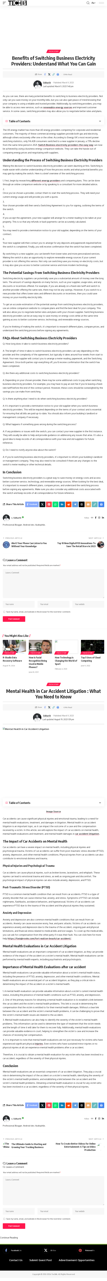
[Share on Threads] (82, 504)
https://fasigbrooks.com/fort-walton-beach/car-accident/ (39, 938)
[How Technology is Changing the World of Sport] (66, 647)
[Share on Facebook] (45, 74)
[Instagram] (99, 518)
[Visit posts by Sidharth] (37, 84)
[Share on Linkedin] (62, 504)
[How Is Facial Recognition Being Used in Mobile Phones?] (40, 647)
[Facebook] (96, 518)
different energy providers (45, 180)
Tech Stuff (54, 51)
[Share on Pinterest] (49, 504)
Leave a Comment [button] (15, 1167)
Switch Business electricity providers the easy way (65, 145)
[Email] (88, 504)
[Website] (92, 518)
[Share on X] (49, 74)
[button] (5, 3)
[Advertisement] (53, 26)
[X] (49, 1250)
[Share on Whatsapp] (55, 504)
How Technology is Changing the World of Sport (66, 660)
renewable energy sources (57, 107)
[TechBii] (17, 3)
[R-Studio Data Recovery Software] (14, 647)
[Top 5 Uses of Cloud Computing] (92, 647)
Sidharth (47, 82)
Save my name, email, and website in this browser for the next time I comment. (38, 612)
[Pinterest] (86, 1250)
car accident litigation (87, 833)
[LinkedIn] (103, 518)
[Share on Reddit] (68, 504)
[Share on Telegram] (75, 504)
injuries (39, 1043)
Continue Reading (9, 1237)
